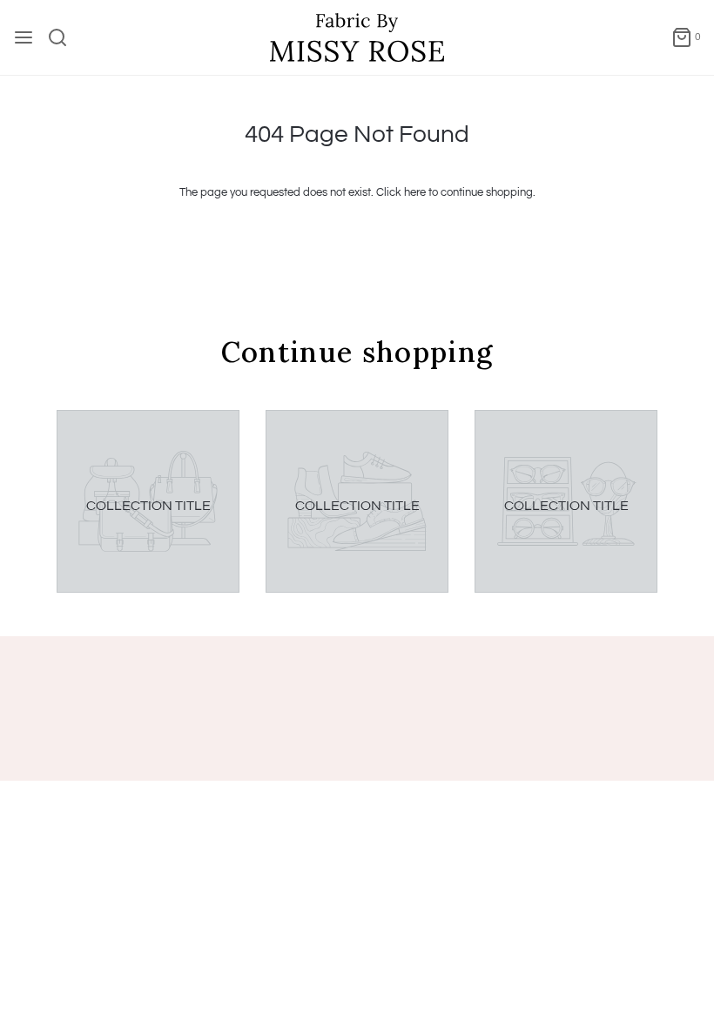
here (415, 192)
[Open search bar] (64, 37)
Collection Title (148, 506)
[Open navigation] (23, 37)
